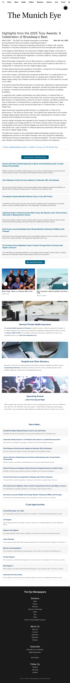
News (16, 2)
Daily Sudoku (35, 657)
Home (9, 2)
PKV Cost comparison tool (28, 335)
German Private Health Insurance (35, 324)
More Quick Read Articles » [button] (35, 262)
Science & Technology (35, 609)
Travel (63, 2)
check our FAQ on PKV (13, 333)
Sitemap (35, 640)
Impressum (35, 635)
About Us (35, 629)
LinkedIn (35, 672)
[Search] (3, 2)
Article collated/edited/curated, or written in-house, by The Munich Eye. (30, 147)
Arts (56, 2)
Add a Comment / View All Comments (35, 157)
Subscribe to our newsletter (35, 649)
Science (49, 2)
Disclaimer (35, 637)
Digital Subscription (35, 652)
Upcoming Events (35, 396)
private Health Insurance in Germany (18, 328)
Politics (31, 2)
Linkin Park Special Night (35, 400)
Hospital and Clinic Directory (35, 361)
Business (40, 2)
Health (23, 2)
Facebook (35, 670)
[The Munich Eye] (66, 8)
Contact (35, 632)
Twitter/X (35, 667)
